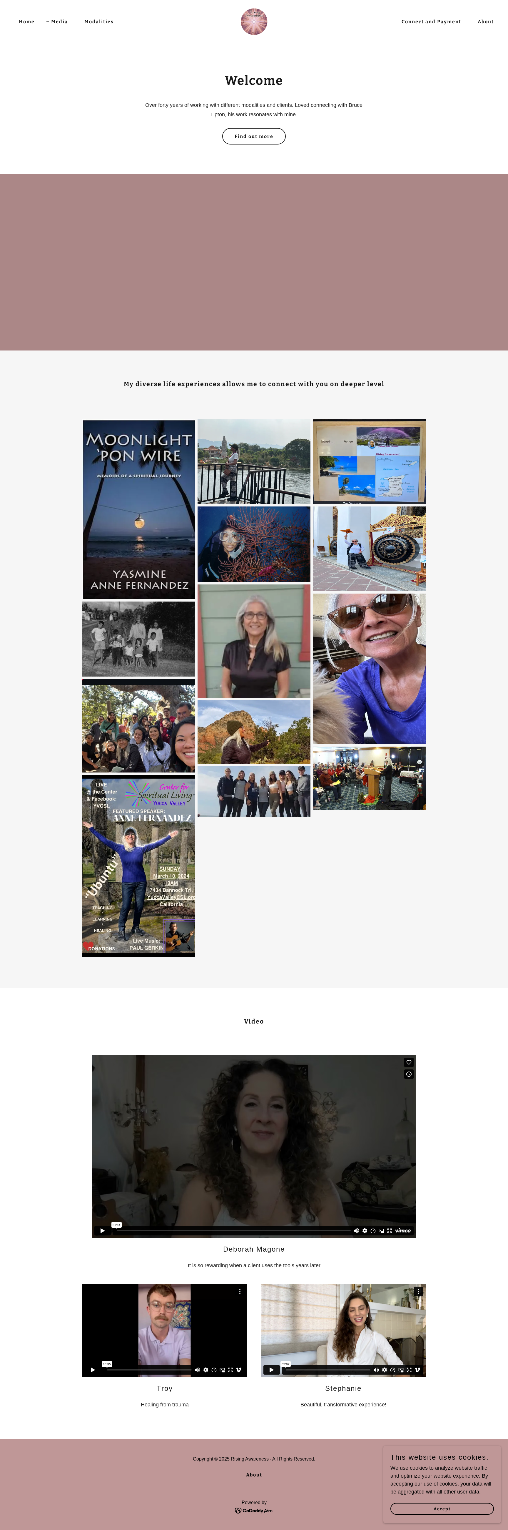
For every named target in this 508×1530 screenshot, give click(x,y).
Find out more (254, 136)
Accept (442, 1508)
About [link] (486, 21)
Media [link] (59, 21)
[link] (254, 21)
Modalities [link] (99, 21)
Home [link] (27, 21)
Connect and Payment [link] (431, 21)
